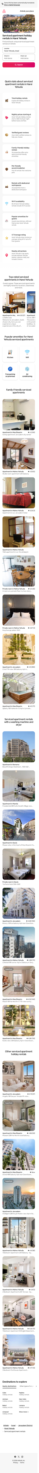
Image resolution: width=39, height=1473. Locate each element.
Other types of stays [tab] (27, 1386)
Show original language (12, 5)
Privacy (15, 1463)
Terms (22, 1463)
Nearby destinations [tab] (9, 1386)
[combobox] (18, 51)
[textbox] (10, 58)
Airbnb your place (27, 11)
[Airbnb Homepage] (4, 11)
